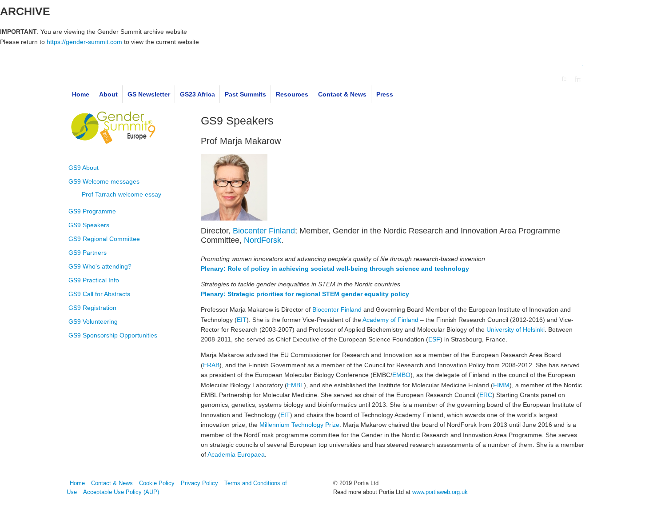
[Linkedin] (578, 79)
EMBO (401, 374)
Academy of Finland (390, 319)
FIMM (501, 385)
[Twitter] (564, 79)
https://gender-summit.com (84, 41)
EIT (242, 319)
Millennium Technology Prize (299, 424)
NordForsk (262, 240)
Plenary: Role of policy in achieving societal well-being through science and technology (335, 268)
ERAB (211, 365)
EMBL (295, 385)
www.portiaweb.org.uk (440, 492)
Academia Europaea (236, 454)
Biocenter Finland (264, 230)
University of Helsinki (515, 329)
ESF (434, 339)
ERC (485, 394)
